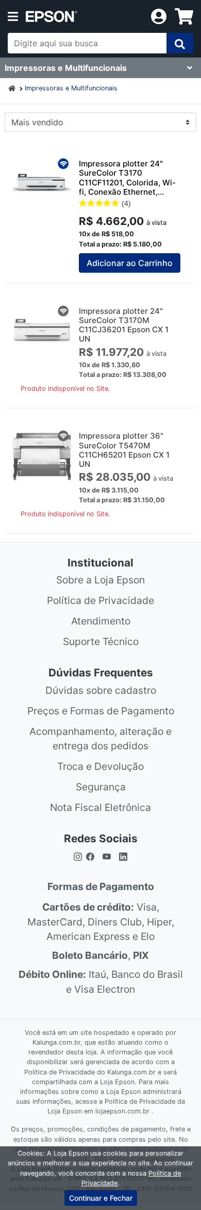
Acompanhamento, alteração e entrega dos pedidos (100, 738)
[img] (179, 43)
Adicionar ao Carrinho (130, 263)
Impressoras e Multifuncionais (71, 88)
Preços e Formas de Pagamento (100, 711)
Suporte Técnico (101, 641)
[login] (158, 15)
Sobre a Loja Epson (100, 580)
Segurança (101, 787)
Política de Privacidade (100, 600)
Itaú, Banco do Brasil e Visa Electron (101, 981)
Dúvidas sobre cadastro (100, 690)
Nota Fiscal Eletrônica (100, 807)
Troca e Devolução (100, 766)
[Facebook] (92, 856)
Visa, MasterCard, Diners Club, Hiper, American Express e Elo (100, 922)
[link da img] (84, 17)
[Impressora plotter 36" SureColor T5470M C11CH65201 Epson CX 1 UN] (42, 456)
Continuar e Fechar (100, 1198)
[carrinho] (184, 16)
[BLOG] (123, 856)
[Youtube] (106, 856)
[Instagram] (78, 856)
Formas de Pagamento (100, 886)
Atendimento (100, 621)
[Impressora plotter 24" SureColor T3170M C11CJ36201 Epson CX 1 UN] (42, 331)
